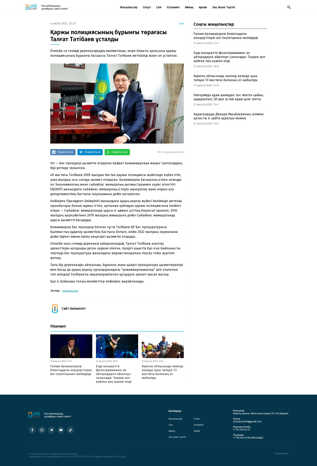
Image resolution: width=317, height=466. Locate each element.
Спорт (147, 7)
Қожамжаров (70, 291)
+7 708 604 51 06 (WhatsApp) (248, 437)
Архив (203, 7)
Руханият (173, 7)
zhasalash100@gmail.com (247, 421)
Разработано (281, 453)
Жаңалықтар (128, 7)
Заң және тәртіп (223, 7)
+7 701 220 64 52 (241, 429)
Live (159, 7)
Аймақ (189, 7)
